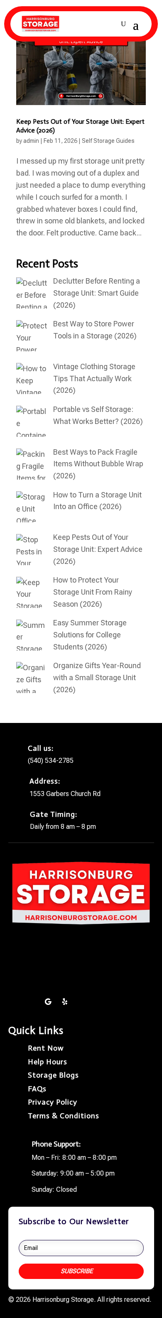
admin (31, 140)
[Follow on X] (31, 1001)
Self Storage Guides (108, 140)
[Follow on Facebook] (15, 1001)
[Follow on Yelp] (64, 1001)
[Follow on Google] (48, 1001)
